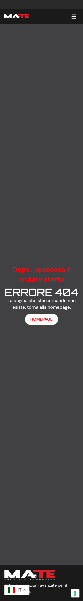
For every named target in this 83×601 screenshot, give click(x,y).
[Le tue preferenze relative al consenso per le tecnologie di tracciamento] (75, 593)
